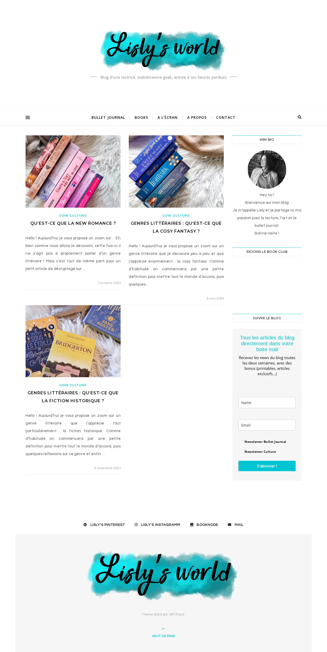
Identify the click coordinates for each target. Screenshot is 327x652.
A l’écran (168, 117)
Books (141, 117)
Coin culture (73, 215)
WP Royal (176, 614)
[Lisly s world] (163, 49)
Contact (226, 117)
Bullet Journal (108, 117)
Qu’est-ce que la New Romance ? (73, 223)
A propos (197, 117)
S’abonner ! (267, 466)
